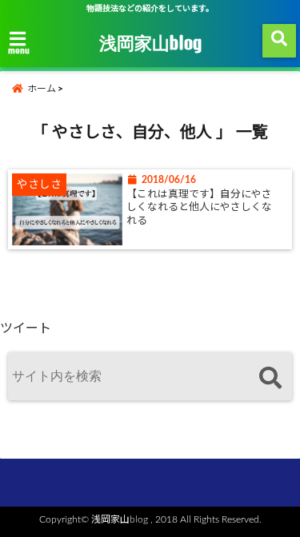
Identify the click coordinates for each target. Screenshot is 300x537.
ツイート (25, 328)
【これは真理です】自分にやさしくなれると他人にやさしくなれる (199, 207)
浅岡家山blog (150, 42)
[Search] (270, 378)
